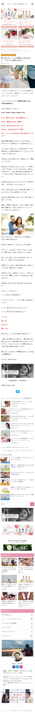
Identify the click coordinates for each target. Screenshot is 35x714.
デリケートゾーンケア (17, 631)
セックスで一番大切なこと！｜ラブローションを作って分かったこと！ (17, 450)
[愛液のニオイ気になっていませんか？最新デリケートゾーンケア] (17, 497)
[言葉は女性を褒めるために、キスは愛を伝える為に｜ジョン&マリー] (17, 418)
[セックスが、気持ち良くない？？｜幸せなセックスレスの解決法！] (17, 482)
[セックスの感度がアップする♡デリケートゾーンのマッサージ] (17, 460)
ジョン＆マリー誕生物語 (17, 623)
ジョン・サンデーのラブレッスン (8, 54)
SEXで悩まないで (17, 614)
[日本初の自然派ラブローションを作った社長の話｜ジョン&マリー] (17, 404)
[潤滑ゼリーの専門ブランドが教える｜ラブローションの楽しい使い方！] (17, 489)
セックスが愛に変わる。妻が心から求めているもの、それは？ (16, 447)
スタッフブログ (17, 627)
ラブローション (17, 635)
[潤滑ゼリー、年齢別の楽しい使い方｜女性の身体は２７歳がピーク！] (17, 467)
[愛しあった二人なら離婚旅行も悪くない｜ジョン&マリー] (17, 411)
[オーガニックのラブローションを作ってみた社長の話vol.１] (17, 475)
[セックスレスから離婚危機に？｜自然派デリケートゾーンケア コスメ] (17, 440)
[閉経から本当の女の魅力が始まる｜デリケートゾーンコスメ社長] (17, 433)
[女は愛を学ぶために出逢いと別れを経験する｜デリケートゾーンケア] (17, 426)
